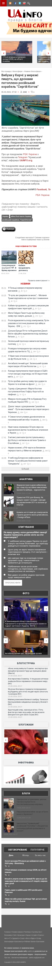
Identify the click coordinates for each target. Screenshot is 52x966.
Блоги (26, 793)
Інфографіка (26, 762)
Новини (25, 283)
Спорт (22, 938)
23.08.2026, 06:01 (15, 676)
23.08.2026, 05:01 (15, 696)
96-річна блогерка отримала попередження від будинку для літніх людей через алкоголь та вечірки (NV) (28, 691)
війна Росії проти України (21, 216)
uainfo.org (31, 951)
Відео (33, 938)
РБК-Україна (30, 154)
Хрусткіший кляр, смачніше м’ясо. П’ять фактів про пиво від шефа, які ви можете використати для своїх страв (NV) (26, 712)
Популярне (37, 849)
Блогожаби (26, 724)
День (11, 855)
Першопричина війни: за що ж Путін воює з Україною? (32, 813)
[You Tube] (23, 3)
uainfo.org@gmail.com (36, 957)
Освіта (40, 935)
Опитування (26, 527)
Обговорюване (17, 849)
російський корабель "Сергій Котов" (17, 220)
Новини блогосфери (32, 71)
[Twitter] (19, 3)
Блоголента (19, 941)
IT (10, 938)
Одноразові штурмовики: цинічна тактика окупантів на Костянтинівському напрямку (31, 801)
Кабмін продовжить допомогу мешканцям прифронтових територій (25, 271)
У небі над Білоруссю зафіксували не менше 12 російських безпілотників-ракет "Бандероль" (28, 461)
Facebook (41, 189)
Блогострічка (26, 663)
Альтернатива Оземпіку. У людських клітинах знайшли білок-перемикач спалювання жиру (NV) (28, 681)
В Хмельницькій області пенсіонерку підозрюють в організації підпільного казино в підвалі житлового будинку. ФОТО (26, 623)
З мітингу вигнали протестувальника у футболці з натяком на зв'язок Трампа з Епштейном (27, 440)
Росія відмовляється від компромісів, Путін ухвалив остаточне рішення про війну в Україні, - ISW (28, 323)
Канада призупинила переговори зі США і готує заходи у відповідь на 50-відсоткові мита (28, 374)
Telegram (22, 157)
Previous (3, 53)
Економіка (8, 935)
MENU (3, 3)
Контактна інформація (20, 957)
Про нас (7, 957)
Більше (25, 469)
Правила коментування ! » (39, 281)
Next (49, 53)
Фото (26, 593)
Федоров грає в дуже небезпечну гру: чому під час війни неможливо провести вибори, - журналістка (32, 487)
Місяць (25, 855)
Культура (21, 935)
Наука (28, 935)
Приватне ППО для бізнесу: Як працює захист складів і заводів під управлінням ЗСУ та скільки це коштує (32, 501)
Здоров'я (15, 938)
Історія (34, 935)
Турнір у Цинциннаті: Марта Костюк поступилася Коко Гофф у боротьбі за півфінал (26, 391)
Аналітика (26, 479)
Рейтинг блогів (29, 941)
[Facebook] (14, 3)
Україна (5, 216)
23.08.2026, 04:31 (15, 707)
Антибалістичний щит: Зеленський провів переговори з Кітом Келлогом (23, 654)
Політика (27, 932)
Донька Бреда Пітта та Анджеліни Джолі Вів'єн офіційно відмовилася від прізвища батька (28, 334)
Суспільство (36, 932)
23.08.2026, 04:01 (15, 717)
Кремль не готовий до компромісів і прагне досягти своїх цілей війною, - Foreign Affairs (32, 514)
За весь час (40, 855)
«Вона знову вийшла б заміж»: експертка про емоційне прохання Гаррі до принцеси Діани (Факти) (28, 670)
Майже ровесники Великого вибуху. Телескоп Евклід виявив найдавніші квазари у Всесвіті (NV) (28, 701)
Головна (7, 932)
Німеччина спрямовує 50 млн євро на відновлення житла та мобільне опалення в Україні (28, 430)
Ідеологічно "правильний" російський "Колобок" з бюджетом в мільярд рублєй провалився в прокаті (32, 827)
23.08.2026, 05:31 (15, 686)
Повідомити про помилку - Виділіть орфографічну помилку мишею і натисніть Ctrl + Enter (24, 206)
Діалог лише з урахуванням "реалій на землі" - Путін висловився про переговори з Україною (28, 409)
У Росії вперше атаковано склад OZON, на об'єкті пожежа (14, 59)
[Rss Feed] (10, 3)
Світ (14, 935)
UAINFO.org (25, 160)
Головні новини (17, 932)
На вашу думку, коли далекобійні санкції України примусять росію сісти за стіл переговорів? (25, 534)
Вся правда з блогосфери (11, 71)
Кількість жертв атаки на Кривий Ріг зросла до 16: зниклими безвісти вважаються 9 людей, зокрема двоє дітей (26, 881)
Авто (6, 938)
